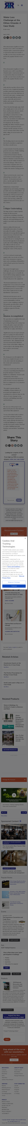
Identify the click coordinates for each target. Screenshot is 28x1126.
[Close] (25, 538)
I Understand (14, 586)
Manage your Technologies (14, 582)
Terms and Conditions (13, 567)
